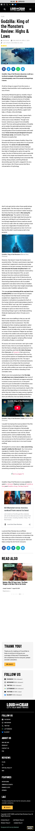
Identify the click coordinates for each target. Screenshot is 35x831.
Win (3, 770)
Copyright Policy (18, 820)
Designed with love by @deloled (10, 827)
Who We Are (5, 742)
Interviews (5, 781)
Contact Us (5, 748)
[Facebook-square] (1, 4)
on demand (9, 484)
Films (2, 16)
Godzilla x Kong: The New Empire (18, 486)
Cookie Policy (18, 823)
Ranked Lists (6, 787)
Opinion (4, 790)
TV (2, 765)
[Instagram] (4, 4)
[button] (4, 9)
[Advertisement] (17, 187)
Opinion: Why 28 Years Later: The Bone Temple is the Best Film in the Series (15, 583)
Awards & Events (7, 784)
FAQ (3, 751)
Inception (16, 352)
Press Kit (5, 745)
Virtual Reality (7, 768)
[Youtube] (12, 4)
